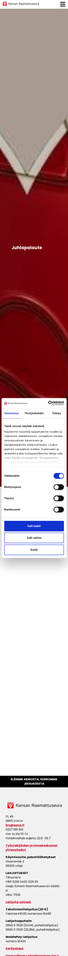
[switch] (58, 487)
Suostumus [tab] (11, 413)
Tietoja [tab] (56, 413)
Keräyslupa (14, 948)
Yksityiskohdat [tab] (33, 413)
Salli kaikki (34, 526)
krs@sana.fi (15, 825)
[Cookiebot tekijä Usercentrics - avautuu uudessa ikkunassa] (48, 403)
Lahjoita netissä (18, 902)
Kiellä (34, 549)
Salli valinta (34, 537)
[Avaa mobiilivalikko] (62, 4)
